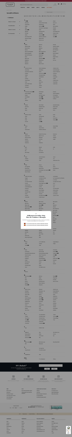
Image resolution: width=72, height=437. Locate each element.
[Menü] (70, 426)
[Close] (50, 211)
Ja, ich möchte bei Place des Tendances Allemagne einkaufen (37, 223)
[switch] (68, 433)
